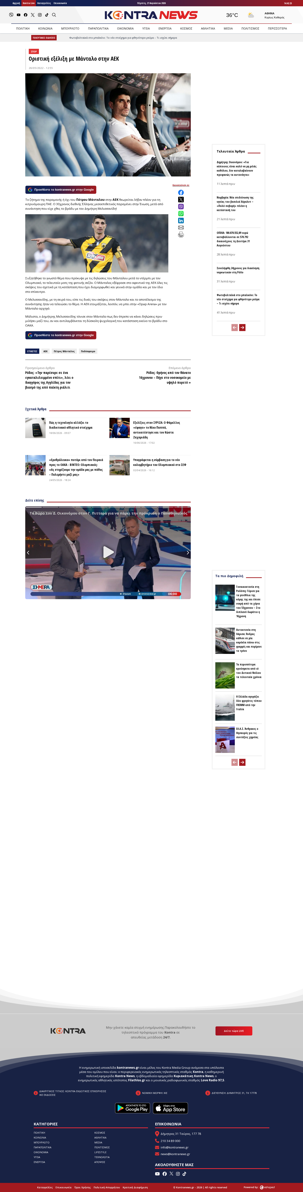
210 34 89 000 (170, 1141)
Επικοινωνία (60, 3)
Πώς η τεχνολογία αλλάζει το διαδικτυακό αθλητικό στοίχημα (70, 425)
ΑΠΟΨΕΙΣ (99, 1162)
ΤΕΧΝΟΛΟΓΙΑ (102, 1157)
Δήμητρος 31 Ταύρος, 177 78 (181, 1134)
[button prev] (234, 327)
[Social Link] (11, 15)
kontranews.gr (128, 1068)
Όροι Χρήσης (82, 1187)
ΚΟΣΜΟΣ (186, 28)
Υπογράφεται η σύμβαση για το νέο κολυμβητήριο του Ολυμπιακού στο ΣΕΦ (159, 462)
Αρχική (16, 3)
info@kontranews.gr (174, 1147)
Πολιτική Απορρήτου (107, 1187)
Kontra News (125, 1076)
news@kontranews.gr (175, 1154)
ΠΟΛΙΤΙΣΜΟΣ (250, 28)
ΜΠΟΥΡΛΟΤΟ (70, 28)
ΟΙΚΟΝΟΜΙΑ (125, 28)
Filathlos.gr (136, 1080)
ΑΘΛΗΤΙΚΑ (208, 28)
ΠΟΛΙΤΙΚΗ (23, 28)
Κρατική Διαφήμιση (135, 1187)
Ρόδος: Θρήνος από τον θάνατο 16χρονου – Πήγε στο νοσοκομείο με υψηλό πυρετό (165, 377)
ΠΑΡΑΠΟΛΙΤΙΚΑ (98, 28)
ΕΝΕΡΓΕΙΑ (165, 28)
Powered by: (254, 1187)
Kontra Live (29, 3)
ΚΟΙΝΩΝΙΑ (45, 28)
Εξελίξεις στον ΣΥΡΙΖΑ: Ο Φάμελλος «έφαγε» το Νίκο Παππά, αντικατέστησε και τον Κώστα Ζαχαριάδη (156, 429)
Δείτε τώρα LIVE (234, 1031)
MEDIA (228, 28)
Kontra (198, 1072)
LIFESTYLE (100, 1152)
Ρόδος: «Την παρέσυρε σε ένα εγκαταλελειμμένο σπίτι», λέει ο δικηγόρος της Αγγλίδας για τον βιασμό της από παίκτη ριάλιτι (49, 380)
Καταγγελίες (44, 3)
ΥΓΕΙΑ (146, 28)
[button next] (242, 327)
